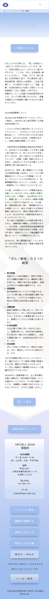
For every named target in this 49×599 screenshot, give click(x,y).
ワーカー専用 (24, 578)
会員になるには (24, 532)
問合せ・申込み (24, 554)
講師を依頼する (24, 520)
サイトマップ (37, 564)
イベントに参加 (24, 509)
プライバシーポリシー (18, 564)
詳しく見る (24, 401)
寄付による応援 (24, 543)
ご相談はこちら (24, 48)
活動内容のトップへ (24, 428)
